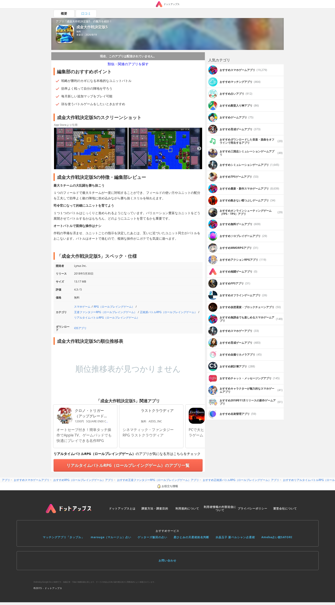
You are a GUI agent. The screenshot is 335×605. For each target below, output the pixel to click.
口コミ (86, 13)
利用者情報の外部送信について (220, 508)
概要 (64, 13)
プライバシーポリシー (252, 508)
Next (199, 148)
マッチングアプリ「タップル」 (63, 537)
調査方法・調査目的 (155, 508)
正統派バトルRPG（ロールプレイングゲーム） (168, 312)
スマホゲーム (82, 307)
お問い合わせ (167, 560)
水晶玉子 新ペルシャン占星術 (235, 537)
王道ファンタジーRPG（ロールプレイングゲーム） (105, 312)
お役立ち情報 (170, 486)
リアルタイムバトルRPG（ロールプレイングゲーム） (106, 317)
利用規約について (187, 508)
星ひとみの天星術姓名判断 (191, 537)
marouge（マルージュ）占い (111, 537)
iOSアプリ (80, 328)
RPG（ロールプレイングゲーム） (114, 307)
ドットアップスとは (122, 508)
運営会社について (285, 508)
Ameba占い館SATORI (276, 537)
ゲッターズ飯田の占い (152, 537)
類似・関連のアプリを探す (128, 64)
